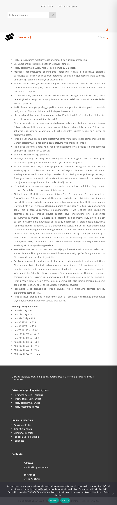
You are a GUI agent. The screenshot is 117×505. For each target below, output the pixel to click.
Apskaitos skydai (22, 424)
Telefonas (29, 474)
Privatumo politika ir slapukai (29, 394)
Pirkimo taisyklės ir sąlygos (27, 398)
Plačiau (65, 500)
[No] (113, 493)
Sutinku (53, 500)
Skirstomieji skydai (23, 432)
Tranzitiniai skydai (23, 428)
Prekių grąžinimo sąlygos (26, 406)
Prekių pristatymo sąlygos (27, 402)
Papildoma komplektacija (26, 436)
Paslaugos (19, 440)
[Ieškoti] (52, 15)
